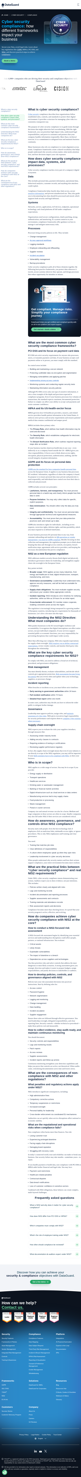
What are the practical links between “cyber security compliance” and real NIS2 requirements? (10, 163)
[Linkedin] (35, 1451)
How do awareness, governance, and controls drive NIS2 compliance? (10, 154)
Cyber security (33, 114)
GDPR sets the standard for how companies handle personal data (52, 469)
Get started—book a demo (45, 329)
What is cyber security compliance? (9, 110)
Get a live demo (39, 1282)
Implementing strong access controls (44, 381)
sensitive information (36, 193)
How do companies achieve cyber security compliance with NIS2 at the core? (10, 173)
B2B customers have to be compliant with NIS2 (51, 756)
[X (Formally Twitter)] (45, 1451)
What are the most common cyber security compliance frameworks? (10, 125)
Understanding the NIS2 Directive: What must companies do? (10, 133)
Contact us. (13, 1307)
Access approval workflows (40, 240)
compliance (6, 55)
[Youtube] (40, 1451)
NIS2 (3, 52)
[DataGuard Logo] (10, 4)
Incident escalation (37, 256)
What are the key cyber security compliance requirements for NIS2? (10, 142)
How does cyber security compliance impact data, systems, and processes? (10, 117)
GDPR (19, 50)
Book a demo (9, 61)
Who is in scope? (7, 148)
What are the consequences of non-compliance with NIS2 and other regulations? (11, 183)
